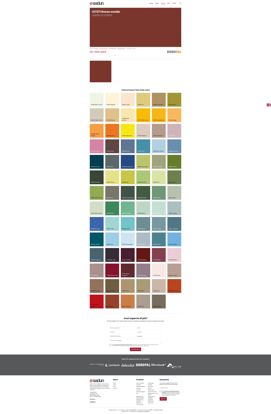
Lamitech (138, 384)
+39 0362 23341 (97, 396)
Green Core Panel (152, 391)
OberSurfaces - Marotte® (140, 400)
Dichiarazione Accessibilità (143, 411)
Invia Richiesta (135, 349)
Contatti (174, 3)
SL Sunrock (150, 403)
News (168, 3)
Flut (137, 393)
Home (91, 48)
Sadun (114, 384)
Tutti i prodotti (139, 404)
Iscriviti (163, 399)
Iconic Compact (140, 383)
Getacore (138, 390)
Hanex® (150, 388)
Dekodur (150, 384)
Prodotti (163, 3)
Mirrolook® (150, 386)
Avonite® (138, 388)
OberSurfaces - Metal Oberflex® (140, 397)
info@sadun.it (93, 392)
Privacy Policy (125, 411)
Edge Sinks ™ (139, 403)
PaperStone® (151, 390)
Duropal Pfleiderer (103, 48)
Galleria (157, 3)
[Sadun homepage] (97, 3)
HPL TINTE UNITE (112, 48)
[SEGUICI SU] (269, 105)
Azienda (151, 3)
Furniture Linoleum (140, 391)
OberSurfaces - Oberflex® (151, 397)
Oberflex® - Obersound (150, 400)
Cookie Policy (132, 411)
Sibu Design (150, 383)
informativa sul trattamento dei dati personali (123, 344)
